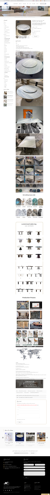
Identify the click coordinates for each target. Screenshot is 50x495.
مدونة (30, 3)
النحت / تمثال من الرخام (7, 32)
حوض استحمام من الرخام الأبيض (37, 487)
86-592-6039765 (7, 0)
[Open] (49, 12)
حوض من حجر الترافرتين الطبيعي (10, 91)
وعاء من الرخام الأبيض (36, 488)
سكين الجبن (6, 58)
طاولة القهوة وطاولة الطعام (7, 42)
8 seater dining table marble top (35, 392)
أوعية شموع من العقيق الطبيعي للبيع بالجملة (10, 99)
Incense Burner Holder (7, 38)
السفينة (5, 37)
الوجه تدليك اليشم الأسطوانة (7, 71)
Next (47, 437)
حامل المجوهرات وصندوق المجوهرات (8, 62)
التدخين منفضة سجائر (7, 69)
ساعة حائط (6, 51)
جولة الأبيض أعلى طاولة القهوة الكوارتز (9, 443)
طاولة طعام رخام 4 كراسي (20, 392)
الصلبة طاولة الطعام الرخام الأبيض (19, 442)
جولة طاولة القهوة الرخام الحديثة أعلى (41, 443)
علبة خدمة (6, 48)
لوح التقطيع (6, 45)
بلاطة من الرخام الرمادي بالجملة (37, 489)
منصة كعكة (6, 64)
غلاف (5, 52)
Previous (3, 437)
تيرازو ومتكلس (6, 31)
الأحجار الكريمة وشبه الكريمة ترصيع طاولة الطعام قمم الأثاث (30, 443)
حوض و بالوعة (6, 81)
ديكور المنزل (24, 3)
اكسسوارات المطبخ (7, 68)
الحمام (5, 82)
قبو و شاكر (6, 59)
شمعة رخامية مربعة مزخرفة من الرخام (10, 103)
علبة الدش (6, 85)
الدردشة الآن (43, 494)
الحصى (5, 28)
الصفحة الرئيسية (16, 3)
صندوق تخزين (6, 65)
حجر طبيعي (20, 3)
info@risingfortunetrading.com (20, 0)
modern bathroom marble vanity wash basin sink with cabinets (10, 95)
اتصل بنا (37, 3)
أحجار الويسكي (6, 75)
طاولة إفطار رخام (27, 392)
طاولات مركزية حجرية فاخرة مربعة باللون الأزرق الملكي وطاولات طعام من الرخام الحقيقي (29, 395)
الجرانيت (5, 25)
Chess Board (6, 72)
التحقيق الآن (35, 36)
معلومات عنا (33, 3)
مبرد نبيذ (5, 55)
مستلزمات (6, 84)
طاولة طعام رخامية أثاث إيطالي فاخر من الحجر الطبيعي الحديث (25, 397)
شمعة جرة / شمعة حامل (7, 35)
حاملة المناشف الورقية (7, 54)
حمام (27, 3)
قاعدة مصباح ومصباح (7, 61)
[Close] (49, 17)
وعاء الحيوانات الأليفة (7, 41)
